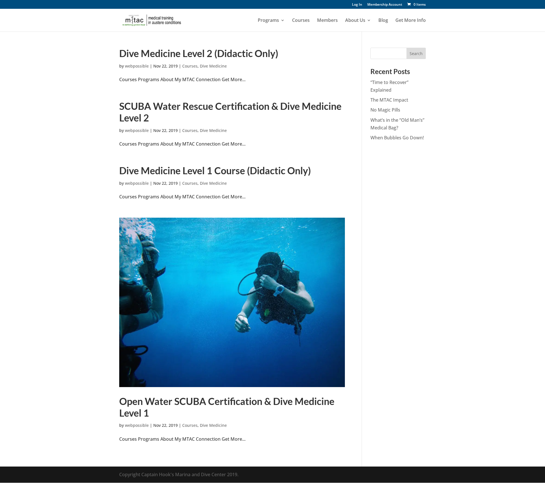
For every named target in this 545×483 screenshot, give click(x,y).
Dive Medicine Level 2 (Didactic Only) (198, 53)
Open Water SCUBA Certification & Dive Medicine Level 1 (226, 407)
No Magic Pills (385, 110)
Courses (301, 20)
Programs (268, 20)
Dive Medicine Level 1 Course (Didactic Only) (215, 170)
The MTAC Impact (389, 100)
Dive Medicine (213, 66)
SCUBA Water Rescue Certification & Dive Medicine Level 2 (230, 111)
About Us (355, 20)
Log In (357, 5)
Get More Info (410, 20)
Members (327, 20)
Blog (383, 20)
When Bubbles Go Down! (397, 138)
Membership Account (384, 5)
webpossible (137, 66)
